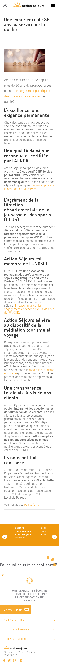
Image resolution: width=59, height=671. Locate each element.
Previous (4, 537)
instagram (14, 660)
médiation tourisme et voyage (29, 371)
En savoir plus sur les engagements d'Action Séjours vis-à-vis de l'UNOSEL (29, 309)
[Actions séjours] (28, 4)
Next (54, 537)
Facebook (4, 660)
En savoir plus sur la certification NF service (29, 187)
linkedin (21, 660)
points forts (31, 504)
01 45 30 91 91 (5, 5)
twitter (9, 660)
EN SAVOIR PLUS (12, 610)
